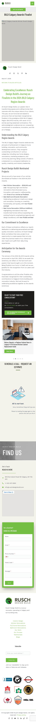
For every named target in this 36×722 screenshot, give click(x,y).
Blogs (18, 637)
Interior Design (18, 621)
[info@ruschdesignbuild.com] (13, 485)
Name (6, 534)
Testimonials (18, 634)
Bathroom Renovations (18, 628)
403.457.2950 (10, 305)
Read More (9, 349)
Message (8, 569)
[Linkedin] (21, 718)
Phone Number (10, 551)
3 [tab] (17, 357)
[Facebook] (9, 718)
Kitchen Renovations (18, 623)
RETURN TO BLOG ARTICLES (11, 82)
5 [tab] (20, 357)
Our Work (18, 630)
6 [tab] (22, 357)
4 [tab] (19, 357)
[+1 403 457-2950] (9, 481)
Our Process (18, 632)
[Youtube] (15, 718)
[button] (18, 9)
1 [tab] (14, 357)
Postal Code (9, 560)
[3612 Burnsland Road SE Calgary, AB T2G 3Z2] (18, 476)
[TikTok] (24, 718)
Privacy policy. (21, 715)
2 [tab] (15, 357)
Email (7, 543)
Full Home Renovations (18, 625)
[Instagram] (12, 718)
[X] (18, 718)
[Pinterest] (27, 718)
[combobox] (7, 554)
